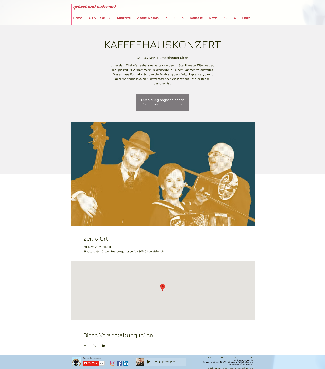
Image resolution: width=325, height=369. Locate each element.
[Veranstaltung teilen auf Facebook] (85, 345)
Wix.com (249, 368)
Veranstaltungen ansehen (162, 104)
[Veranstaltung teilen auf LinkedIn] (103, 345)
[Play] (148, 362)
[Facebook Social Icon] (119, 363)
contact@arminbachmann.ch (241, 364)
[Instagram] (112, 363)
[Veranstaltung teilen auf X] (94, 345)
